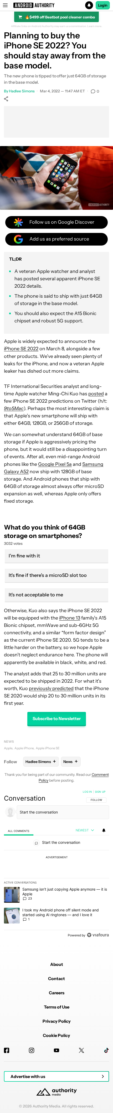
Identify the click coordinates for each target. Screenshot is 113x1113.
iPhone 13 (69, 618)
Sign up (100, 791)
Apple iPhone (24, 748)
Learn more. (94, 26)
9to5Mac (14, 408)
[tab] (18, 830)
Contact (56, 978)
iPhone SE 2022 (21, 349)
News (9, 741)
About (56, 964)
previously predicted (51, 688)
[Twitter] (81, 1050)
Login (102, 5)
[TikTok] (106, 1050)
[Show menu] (5, 5)
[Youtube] (56, 1050)
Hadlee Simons (22, 91)
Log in (87, 791)
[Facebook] (6, 1050)
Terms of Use (56, 1007)
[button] (56, 5)
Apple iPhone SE (48, 748)
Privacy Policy (57, 1021)
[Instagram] (31, 1050)
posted (96, 394)
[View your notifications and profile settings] (104, 830)
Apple (8, 748)
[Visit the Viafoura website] (98, 935)
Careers (56, 992)
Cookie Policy (56, 1035)
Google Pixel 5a (55, 464)
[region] (56, 864)
